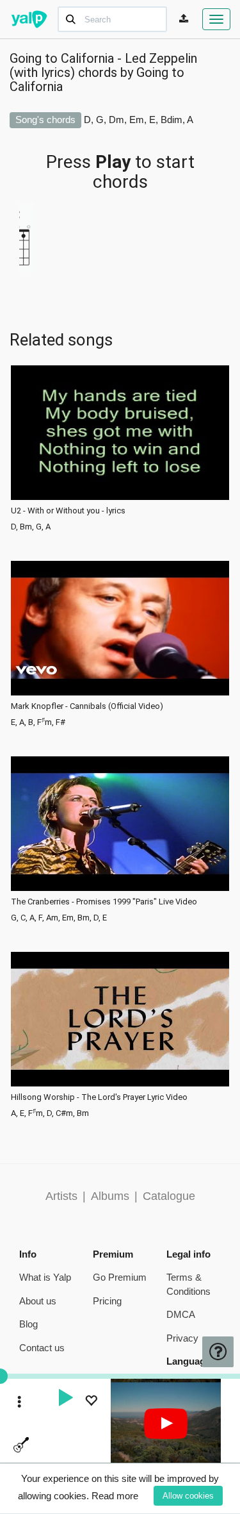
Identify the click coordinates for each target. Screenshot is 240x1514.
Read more (115, 1495)
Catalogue (169, 1196)
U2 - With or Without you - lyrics (68, 510)
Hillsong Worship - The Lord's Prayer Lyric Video (99, 1097)
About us (37, 1300)
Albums (110, 1196)
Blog (28, 1324)
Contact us (42, 1347)
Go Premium (120, 1277)
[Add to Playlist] (91, 1402)
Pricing (107, 1300)
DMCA (180, 1314)
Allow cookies (188, 1496)
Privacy (182, 1338)
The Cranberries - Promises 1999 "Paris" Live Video (104, 901)
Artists (61, 1196)
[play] (65, 1399)
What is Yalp (45, 1277)
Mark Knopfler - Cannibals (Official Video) (87, 706)
